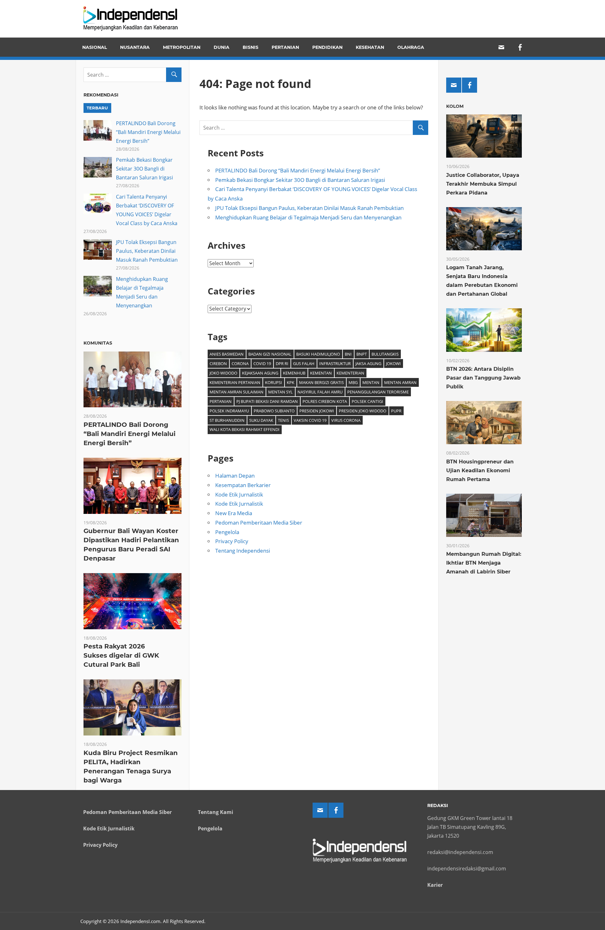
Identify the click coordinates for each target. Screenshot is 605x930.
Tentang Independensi (242, 550)
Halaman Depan (235, 475)
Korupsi (273, 382)
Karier (435, 884)
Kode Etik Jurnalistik (239, 494)
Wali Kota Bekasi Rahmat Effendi (244, 429)
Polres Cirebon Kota (324, 401)
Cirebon (218, 363)
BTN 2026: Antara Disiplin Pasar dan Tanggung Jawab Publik (483, 378)
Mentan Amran (400, 382)
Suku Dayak (261, 420)
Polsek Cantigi (367, 401)
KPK (290, 382)
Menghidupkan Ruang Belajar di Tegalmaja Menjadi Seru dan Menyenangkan (308, 217)
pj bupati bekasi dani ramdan (267, 401)
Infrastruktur (335, 363)
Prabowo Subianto (274, 411)
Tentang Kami (215, 812)
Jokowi (393, 363)
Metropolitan (181, 47)
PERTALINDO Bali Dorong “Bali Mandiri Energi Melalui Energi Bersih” (297, 170)
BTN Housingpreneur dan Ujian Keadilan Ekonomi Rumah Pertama (480, 470)
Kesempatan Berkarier (243, 485)
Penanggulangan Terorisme (378, 392)
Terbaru (97, 107)
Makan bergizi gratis (321, 382)
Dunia (221, 47)
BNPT (361, 354)
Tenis (283, 420)
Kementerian (350, 373)
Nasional (94, 47)
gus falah (303, 363)
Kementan (321, 373)
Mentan (370, 382)
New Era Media (233, 513)
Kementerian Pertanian (235, 382)
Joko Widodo (223, 373)
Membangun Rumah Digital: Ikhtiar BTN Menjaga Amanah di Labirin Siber (483, 563)
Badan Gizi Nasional (269, 354)
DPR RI (282, 363)
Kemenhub (294, 373)
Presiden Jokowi (316, 411)
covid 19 (262, 363)
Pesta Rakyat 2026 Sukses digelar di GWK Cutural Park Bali (121, 655)
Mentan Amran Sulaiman (236, 392)
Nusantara (135, 47)
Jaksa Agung (368, 363)
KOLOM (455, 106)
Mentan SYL (280, 392)
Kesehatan (370, 47)
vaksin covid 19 (310, 420)
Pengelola (227, 532)
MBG (353, 382)
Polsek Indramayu (229, 411)
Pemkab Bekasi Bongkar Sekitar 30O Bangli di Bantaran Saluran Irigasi (300, 179)
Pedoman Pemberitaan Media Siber (258, 522)
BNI (348, 354)
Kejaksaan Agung (260, 373)
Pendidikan (327, 47)
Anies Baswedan (227, 354)
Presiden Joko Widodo (362, 411)
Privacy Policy (231, 541)
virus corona (345, 420)
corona (240, 363)
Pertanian (285, 47)
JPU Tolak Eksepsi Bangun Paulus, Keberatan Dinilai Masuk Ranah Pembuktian (309, 208)
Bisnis (250, 47)
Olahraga (410, 47)
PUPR (396, 411)
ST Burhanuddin (227, 420)
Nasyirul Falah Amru (320, 392)
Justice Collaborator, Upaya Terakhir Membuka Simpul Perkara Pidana (482, 184)
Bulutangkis (385, 354)
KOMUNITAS (98, 343)
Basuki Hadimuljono (318, 354)
